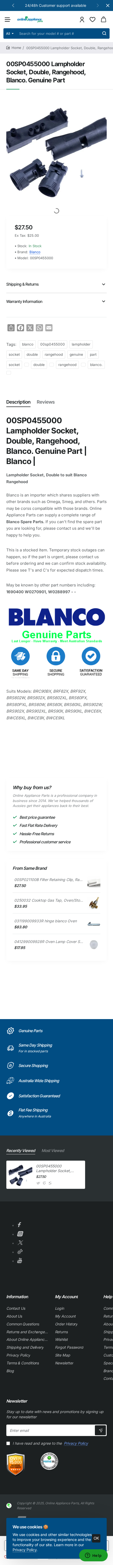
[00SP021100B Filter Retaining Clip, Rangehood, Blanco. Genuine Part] (93, 882)
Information (17, 1296)
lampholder (81, 344)
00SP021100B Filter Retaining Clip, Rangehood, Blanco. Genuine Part (49, 879)
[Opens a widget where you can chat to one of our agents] (93, 1555)
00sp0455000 (52, 344)
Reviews (46, 402)
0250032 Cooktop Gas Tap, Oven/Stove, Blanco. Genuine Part (49, 900)
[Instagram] (20, 1234)
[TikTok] (19, 1252)
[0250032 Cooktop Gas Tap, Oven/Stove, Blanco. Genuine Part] (93, 903)
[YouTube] (19, 1261)
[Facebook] (18, 1225)
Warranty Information (24, 301)
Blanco (34, 252)
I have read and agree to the (50, 1443)
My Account (66, 1296)
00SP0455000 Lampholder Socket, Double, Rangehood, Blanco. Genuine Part (54, 1168)
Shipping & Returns (22, 284)
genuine (76, 354)
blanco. (96, 365)
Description (18, 402)
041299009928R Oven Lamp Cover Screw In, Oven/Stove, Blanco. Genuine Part (49, 941)
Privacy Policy (25, 1549)
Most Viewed (53, 1150)
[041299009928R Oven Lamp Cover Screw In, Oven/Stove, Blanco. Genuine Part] (93, 944)
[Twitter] (20, 1243)
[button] (13, 5)
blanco (27, 344)
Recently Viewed (20, 1150)
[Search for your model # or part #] (104, 33)
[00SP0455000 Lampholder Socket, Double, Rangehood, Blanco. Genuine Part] (20, 1175)
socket (14, 354)
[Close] (108, 5)
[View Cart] (103, 19)
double (32, 354)
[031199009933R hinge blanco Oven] (93, 924)
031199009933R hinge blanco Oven (45, 921)
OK (96, 1538)
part (93, 354)
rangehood (54, 354)
